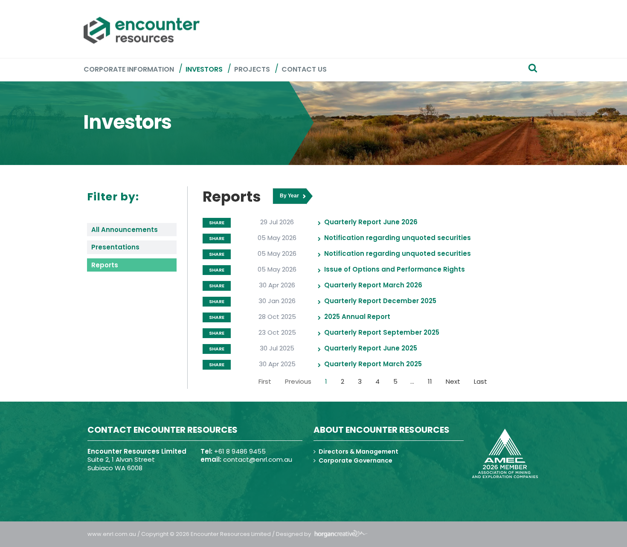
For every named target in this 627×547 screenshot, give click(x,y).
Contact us (304, 69)
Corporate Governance (355, 460)
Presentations (115, 247)
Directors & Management (358, 451)
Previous (298, 381)
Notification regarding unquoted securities (397, 237)
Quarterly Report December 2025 (380, 300)
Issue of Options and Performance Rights (394, 269)
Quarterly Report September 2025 (381, 332)
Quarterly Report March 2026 (373, 285)
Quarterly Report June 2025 (370, 348)
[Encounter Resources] (142, 30)
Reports (104, 264)
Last (480, 381)
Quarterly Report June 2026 (371, 221)
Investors (204, 69)
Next (453, 381)
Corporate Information (129, 69)
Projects (252, 69)
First (264, 381)
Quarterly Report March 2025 (373, 363)
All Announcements (124, 229)
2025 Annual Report (357, 316)
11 (430, 381)
